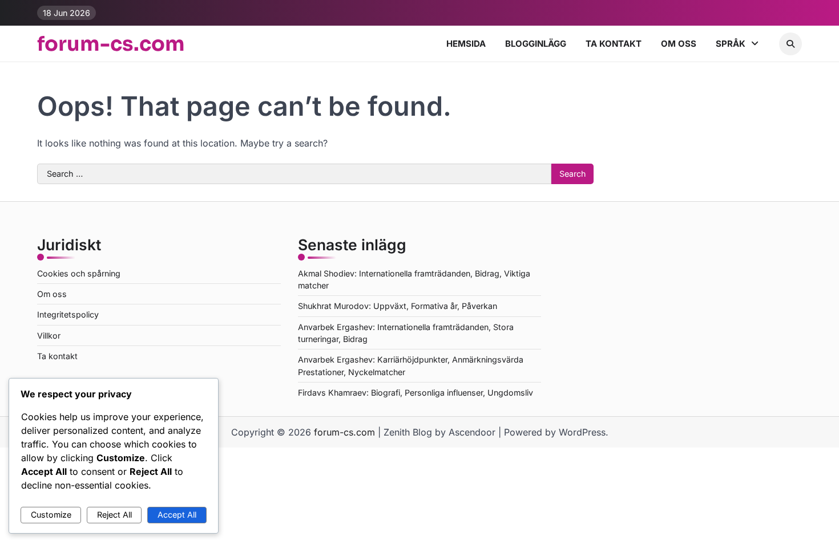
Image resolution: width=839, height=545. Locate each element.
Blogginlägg (535, 43)
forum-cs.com (111, 44)
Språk (730, 43)
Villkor (48, 335)
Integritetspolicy (68, 314)
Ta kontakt (614, 43)
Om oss (678, 43)
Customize (51, 514)
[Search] (790, 43)
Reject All (114, 514)
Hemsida (466, 43)
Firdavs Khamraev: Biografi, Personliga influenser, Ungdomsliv (415, 392)
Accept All (177, 514)
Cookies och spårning (78, 273)
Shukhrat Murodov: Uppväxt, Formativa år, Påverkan (397, 306)
